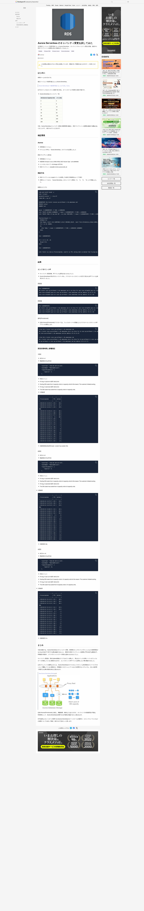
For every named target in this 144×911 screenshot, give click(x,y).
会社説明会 (84, 5)
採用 (97, 5)
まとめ (16, 27)
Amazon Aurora (56, 51)
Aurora (18, 16)
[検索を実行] (112, 1)
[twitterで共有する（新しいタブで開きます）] (97, 55)
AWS (53, 5)
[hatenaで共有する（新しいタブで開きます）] (91, 55)
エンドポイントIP (20, 22)
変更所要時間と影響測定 (22, 25)
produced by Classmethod (32, 2)
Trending (48, 5)
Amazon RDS (47, 51)
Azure (73, 5)
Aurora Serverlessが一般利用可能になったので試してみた (54, 86)
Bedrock (61, 5)
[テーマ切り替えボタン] (128, 2)
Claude (56, 5)
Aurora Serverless (65, 51)
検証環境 (17, 14)
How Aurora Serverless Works (47, 673)
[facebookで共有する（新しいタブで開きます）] (94, 55)
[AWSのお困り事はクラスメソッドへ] (68, 741)
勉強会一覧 (111, 188)
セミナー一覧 (111, 179)
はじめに (17, 12)
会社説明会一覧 (111, 183)
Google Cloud (68, 5)
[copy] (96, 192)
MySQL (40, 51)
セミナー (78, 5)
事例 (94, 5)
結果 (16, 20)
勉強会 (89, 5)
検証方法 (18, 18)
